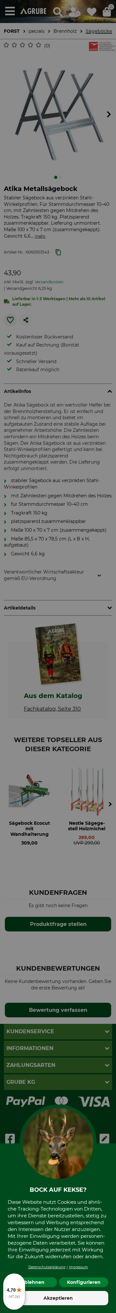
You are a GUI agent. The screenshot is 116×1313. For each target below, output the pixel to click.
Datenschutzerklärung (46, 1267)
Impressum (78, 1267)
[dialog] (58, 656)
